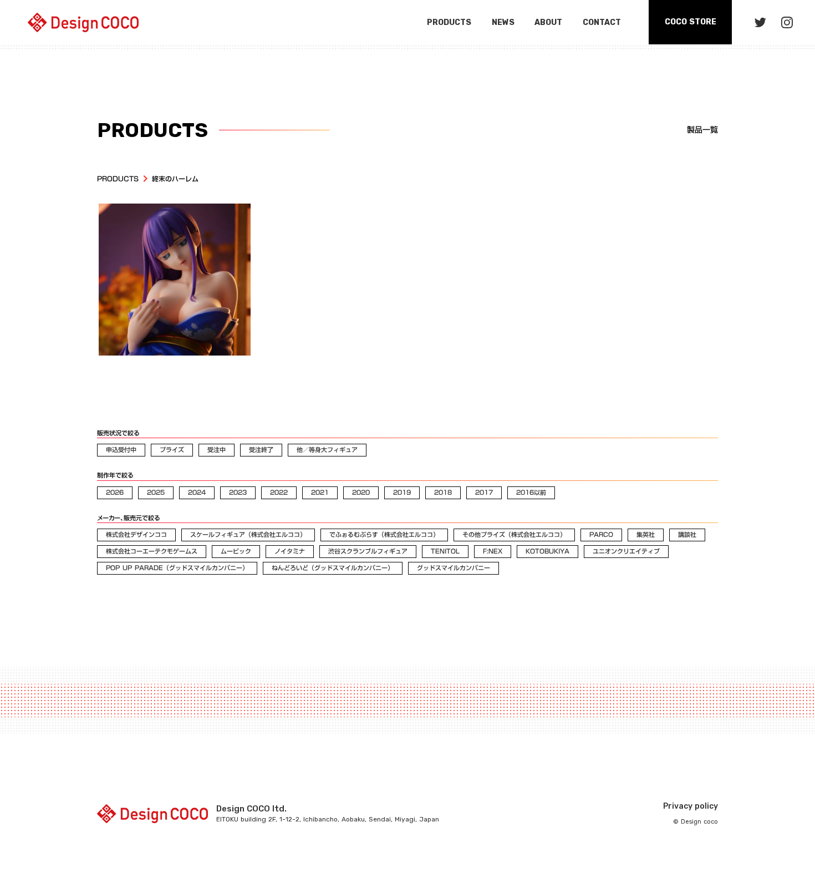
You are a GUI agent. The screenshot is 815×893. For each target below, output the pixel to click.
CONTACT (602, 22)
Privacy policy (690, 806)
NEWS (503, 22)
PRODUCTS (118, 179)
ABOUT (548, 22)
